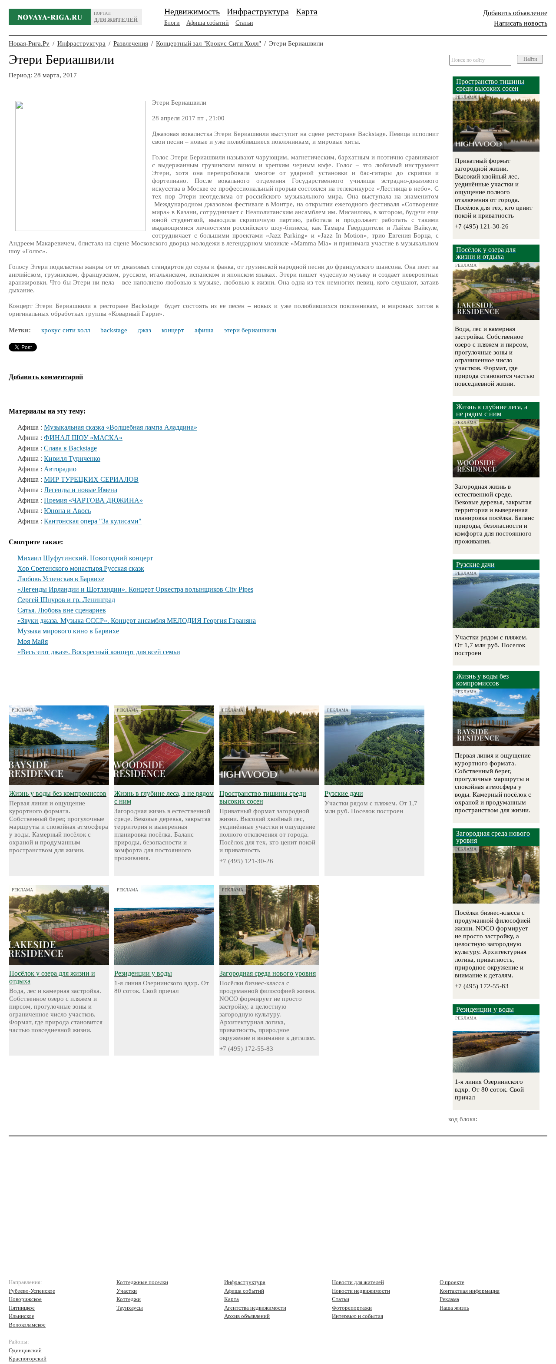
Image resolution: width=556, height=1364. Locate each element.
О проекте (452, 1282)
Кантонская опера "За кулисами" (93, 521)
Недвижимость (192, 11)
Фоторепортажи (352, 1307)
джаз (144, 330)
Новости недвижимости (361, 1291)
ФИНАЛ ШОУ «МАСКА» (83, 437)
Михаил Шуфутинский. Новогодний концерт (85, 558)
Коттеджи (128, 1299)
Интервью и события (357, 1316)
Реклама (449, 1299)
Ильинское (21, 1316)
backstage (113, 330)
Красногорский (27, 1358)
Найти (530, 59)
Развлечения (130, 43)
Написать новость (520, 23)
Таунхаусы (129, 1307)
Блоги (172, 23)
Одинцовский (25, 1350)
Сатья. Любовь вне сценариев (61, 610)
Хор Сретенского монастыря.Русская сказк (80, 568)
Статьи (244, 23)
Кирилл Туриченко (72, 458)
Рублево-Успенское (32, 1291)
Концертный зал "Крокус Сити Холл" (208, 43)
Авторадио (60, 469)
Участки (126, 1291)
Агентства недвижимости (255, 1307)
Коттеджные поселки (142, 1282)
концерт (173, 330)
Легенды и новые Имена (80, 489)
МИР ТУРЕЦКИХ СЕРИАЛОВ (91, 479)
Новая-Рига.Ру (29, 43)
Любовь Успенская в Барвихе (60, 579)
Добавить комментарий (46, 377)
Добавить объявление (515, 13)
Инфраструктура (258, 11)
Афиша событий (207, 23)
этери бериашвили (250, 330)
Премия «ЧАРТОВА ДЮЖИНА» (93, 500)
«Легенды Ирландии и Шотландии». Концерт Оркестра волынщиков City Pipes (135, 589)
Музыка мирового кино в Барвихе (68, 631)
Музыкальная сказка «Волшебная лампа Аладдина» (120, 427)
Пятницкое (22, 1307)
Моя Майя (32, 641)
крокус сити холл (65, 330)
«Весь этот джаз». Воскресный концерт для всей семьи (98, 652)
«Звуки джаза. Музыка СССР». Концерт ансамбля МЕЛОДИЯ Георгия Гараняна (136, 620)
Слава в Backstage (70, 448)
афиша (204, 330)
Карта (307, 11)
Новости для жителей (358, 1282)
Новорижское (25, 1299)
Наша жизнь (454, 1307)
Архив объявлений (247, 1316)
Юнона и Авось (67, 510)
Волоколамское (27, 1324)
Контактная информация (470, 1291)
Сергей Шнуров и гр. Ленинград (66, 599)
